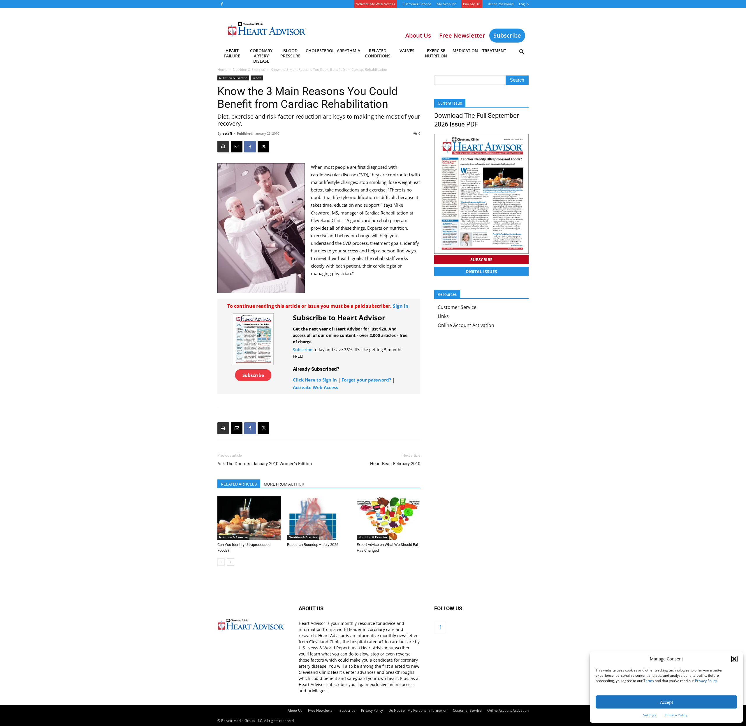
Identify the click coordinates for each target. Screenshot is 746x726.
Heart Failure (232, 53)
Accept (666, 702)
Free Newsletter (321, 710)
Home (222, 69)
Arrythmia (348, 50)
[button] (734, 659)
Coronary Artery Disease (261, 54)
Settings (649, 715)
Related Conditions (377, 53)
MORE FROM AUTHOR (284, 484)
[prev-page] (221, 562)
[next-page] (230, 562)
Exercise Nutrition (436, 53)
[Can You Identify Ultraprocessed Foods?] (249, 518)
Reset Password (500, 3)
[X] (263, 146)
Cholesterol (320, 50)
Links (443, 316)
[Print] (223, 146)
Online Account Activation (466, 325)
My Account (446, 3)
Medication (465, 50)
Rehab (256, 78)
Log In (524, 3)
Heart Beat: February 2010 (395, 463)
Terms (648, 680)
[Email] (236, 146)
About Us (295, 710)
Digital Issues (481, 271)
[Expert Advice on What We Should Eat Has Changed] (388, 518)
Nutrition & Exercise (249, 69)
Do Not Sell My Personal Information (417, 710)
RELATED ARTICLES (239, 484)
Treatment (494, 50)
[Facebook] (221, 4)
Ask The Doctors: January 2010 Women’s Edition (264, 463)
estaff (227, 133)
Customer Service (416, 3)
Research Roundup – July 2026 (312, 544)
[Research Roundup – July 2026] (319, 518)
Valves (407, 50)
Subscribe (507, 35)
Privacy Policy (706, 680)
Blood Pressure (290, 53)
